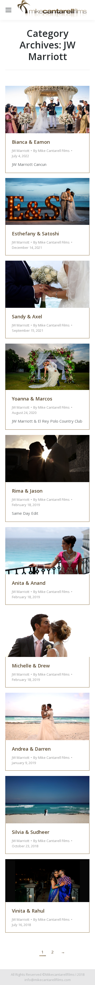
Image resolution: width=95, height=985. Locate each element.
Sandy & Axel (27, 316)
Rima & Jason (27, 491)
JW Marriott (20, 150)
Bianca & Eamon (31, 142)
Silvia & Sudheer (30, 832)
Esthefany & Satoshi (35, 233)
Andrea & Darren (31, 749)
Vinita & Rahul (28, 911)
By (51, 150)
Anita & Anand (28, 583)
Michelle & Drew (31, 665)
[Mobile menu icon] (8, 10)
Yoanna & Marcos (32, 398)
